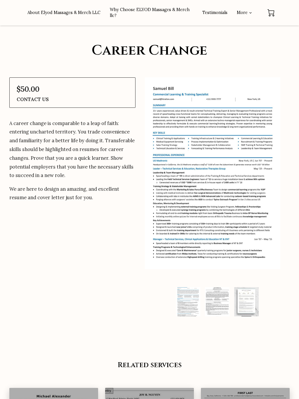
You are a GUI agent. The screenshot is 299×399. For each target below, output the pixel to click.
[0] (270, 12)
